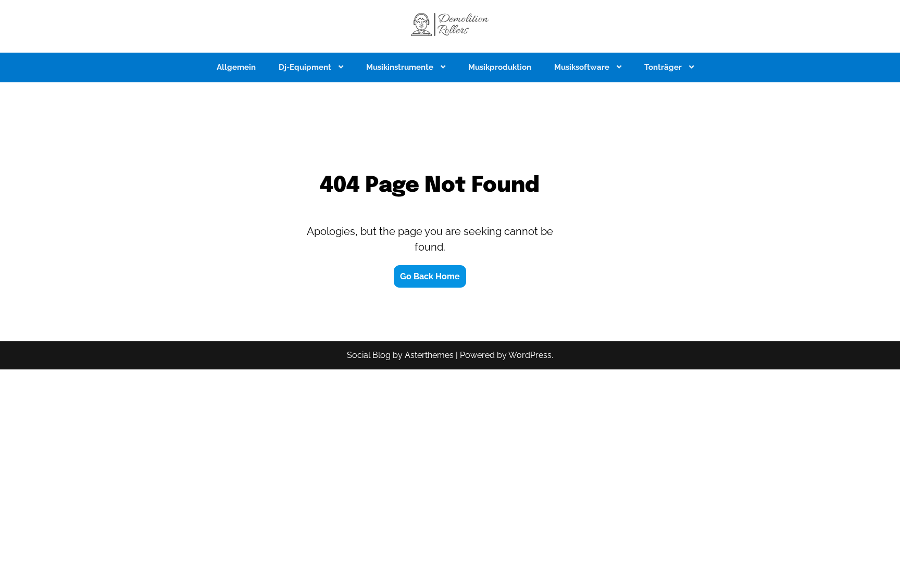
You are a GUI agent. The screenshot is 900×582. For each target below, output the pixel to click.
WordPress (530, 355)
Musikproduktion (499, 67)
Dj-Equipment (306, 67)
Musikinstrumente (400, 67)
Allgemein (236, 67)
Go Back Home (430, 276)
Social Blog (369, 355)
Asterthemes (429, 355)
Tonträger (664, 67)
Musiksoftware (582, 67)
